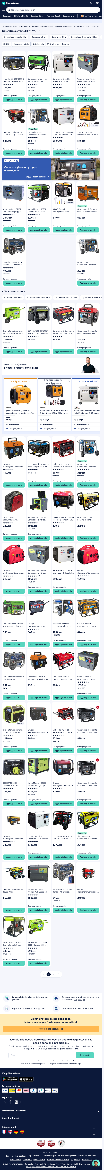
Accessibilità (87, 1159)
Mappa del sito (34, 1156)
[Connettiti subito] (91, 3)
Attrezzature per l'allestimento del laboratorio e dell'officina (40, 26)
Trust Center (15, 1159)
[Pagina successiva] (59, 974)
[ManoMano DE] (16, 1132)
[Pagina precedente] (43, 974)
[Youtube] (22, 1102)
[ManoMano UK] (10, 1132)
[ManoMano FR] (4, 1132)
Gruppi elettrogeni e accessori (66, 26)
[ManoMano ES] (22, 1132)
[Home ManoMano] (44, 3)
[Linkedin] (4, 1102)
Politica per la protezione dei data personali (77, 1156)
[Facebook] (10, 1102)
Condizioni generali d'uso (34, 1159)
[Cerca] (9, 10)
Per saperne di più (75, 1064)
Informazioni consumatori (58, 1159)
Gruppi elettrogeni (80, 26)
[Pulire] (97, 9)
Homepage (6, 26)
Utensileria (15, 26)
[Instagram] (16, 1102)
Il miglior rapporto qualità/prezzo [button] (53, 381)
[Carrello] (97, 3)
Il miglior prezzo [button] (19, 381)
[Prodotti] (3, 10)
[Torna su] (94, 1132)
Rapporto (75, 1159)
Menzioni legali (49, 1156)
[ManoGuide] (96, 1163)
